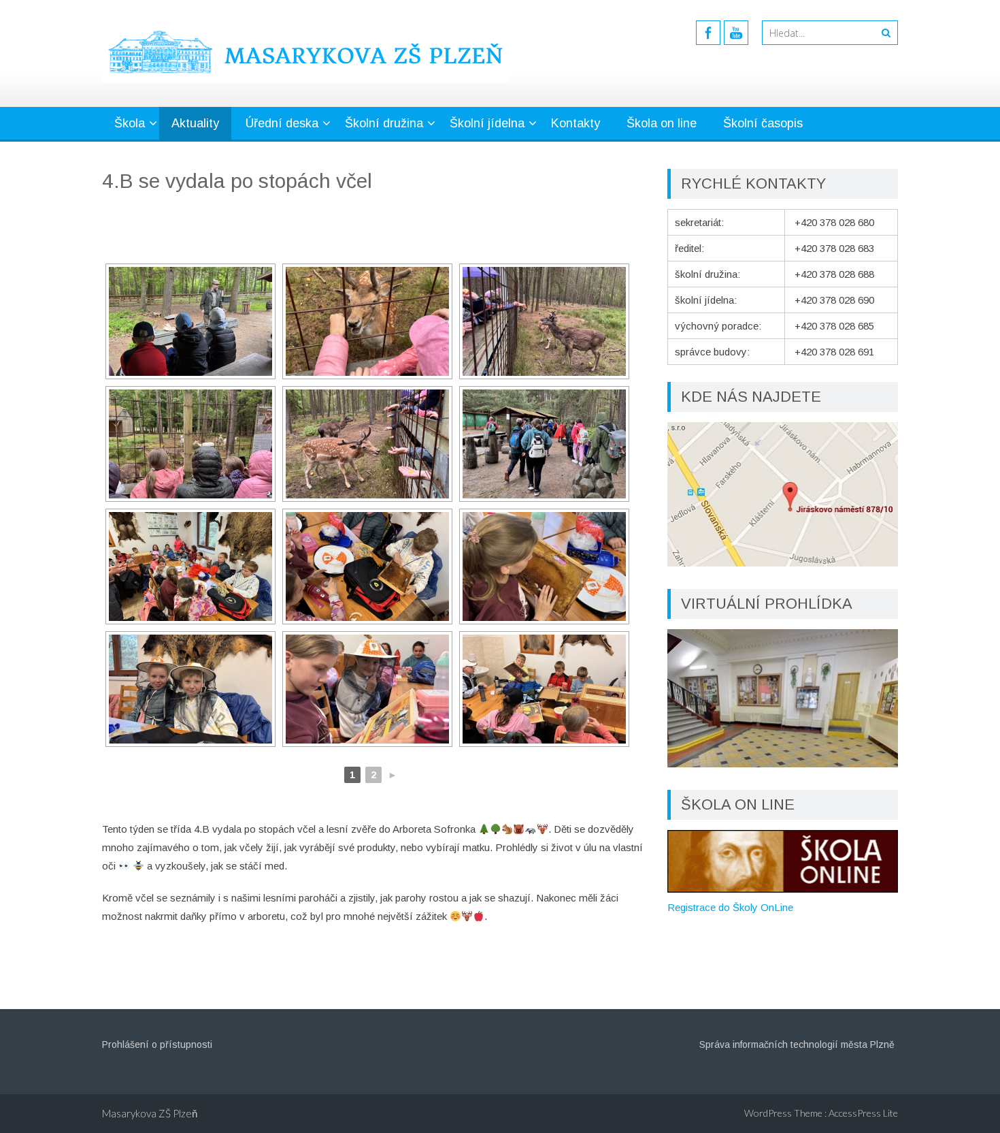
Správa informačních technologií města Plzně (797, 1044)
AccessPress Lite (863, 1113)
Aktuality (195, 123)
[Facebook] (708, 32)
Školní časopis (763, 123)
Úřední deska (282, 123)
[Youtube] (736, 32)
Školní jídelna (487, 123)
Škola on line (662, 123)
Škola (129, 123)
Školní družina (384, 123)
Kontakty (575, 123)
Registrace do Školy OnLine (730, 907)
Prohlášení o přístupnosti (157, 1044)
